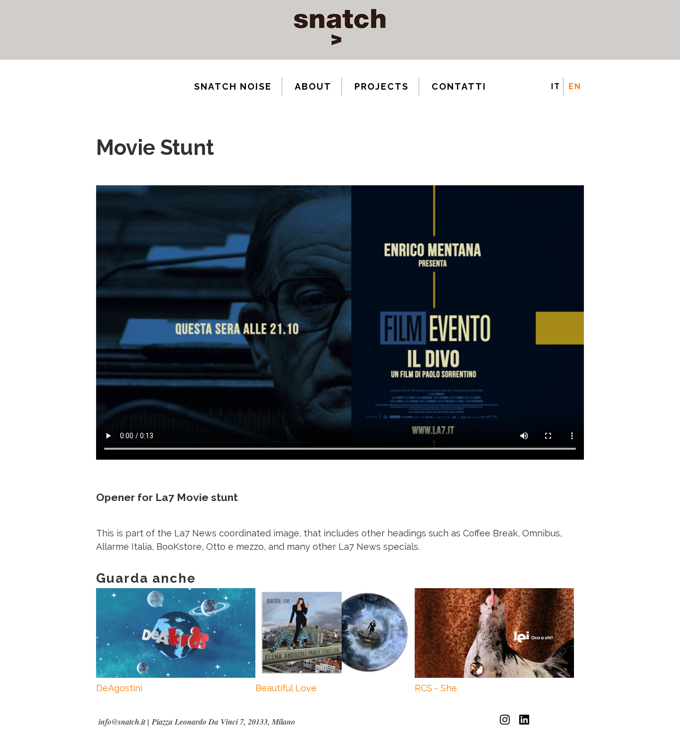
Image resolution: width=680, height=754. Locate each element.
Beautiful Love (286, 688)
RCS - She (436, 688)
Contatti (459, 86)
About (313, 86)
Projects (381, 86)
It (556, 86)
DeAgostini (119, 688)
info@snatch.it (122, 721)
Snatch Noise (233, 86)
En (574, 86)
